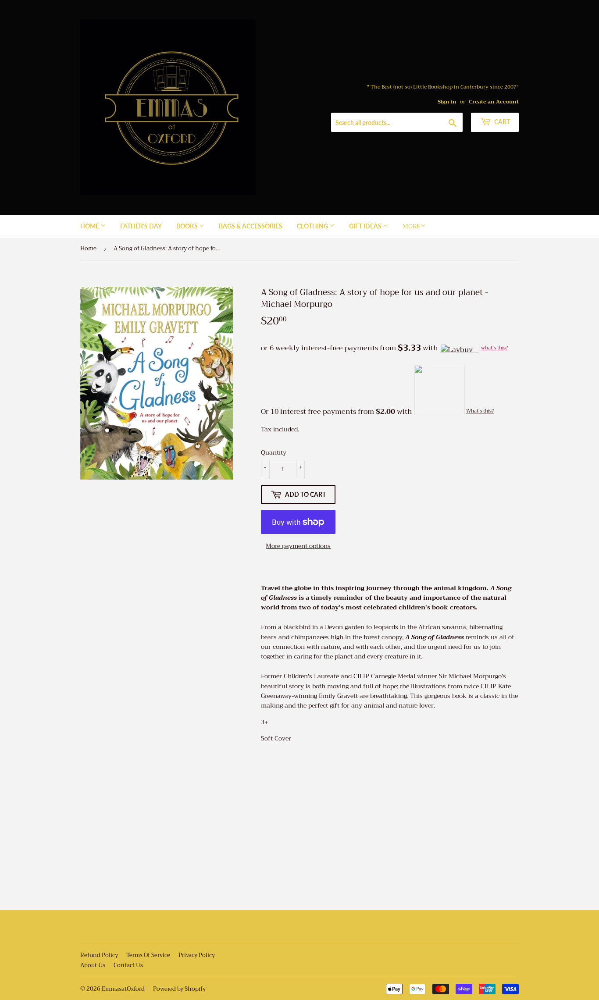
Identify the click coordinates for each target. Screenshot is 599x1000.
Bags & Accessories (250, 226)
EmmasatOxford (123, 989)
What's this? (480, 411)
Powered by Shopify (179, 989)
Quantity (273, 452)
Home (90, 226)
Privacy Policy (196, 955)
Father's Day (141, 226)
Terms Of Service (148, 955)
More (412, 226)
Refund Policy (99, 955)
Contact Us (128, 965)
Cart (501, 121)
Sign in (447, 101)
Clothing (313, 226)
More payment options (298, 546)
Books (187, 226)
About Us (92, 965)
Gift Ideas (366, 226)
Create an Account (494, 101)
